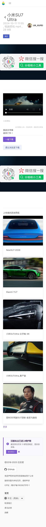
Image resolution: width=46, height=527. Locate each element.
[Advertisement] (23, 103)
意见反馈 (8, 508)
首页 (7, 493)
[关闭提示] (19, 452)
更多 (5, 426)
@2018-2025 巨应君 (14, 462)
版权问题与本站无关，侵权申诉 (17, 480)
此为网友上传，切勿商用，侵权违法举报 (29, 127)
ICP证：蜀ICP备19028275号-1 (17, 485)
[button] (10, 3)
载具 (6, 36)
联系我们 (8, 503)
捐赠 (6, 512)
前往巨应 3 (11, 452)
